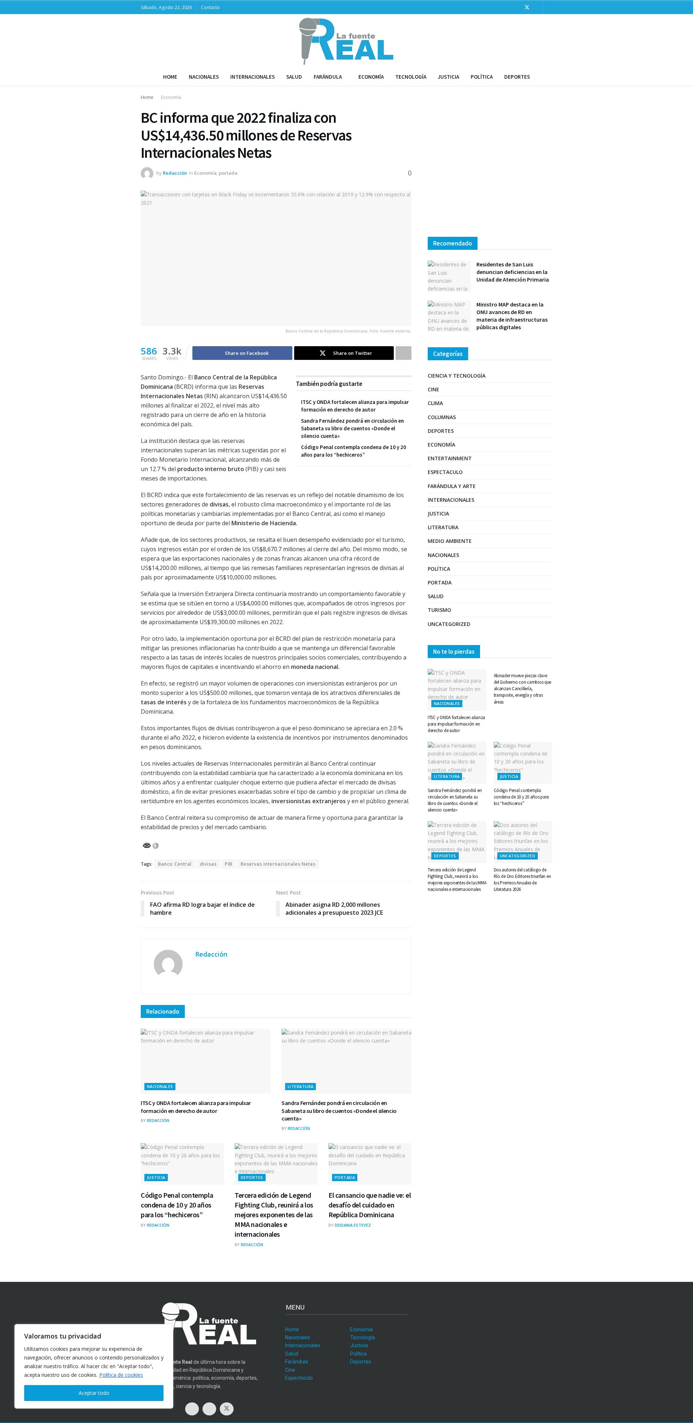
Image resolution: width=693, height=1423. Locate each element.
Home (170, 76)
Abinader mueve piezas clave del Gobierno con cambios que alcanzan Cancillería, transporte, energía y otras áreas (523, 689)
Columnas (442, 417)
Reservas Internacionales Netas (278, 864)
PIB (228, 864)
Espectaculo (445, 472)
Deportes (517, 76)
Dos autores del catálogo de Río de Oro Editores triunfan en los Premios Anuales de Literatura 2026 (522, 880)
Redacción (175, 173)
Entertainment (450, 458)
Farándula (328, 76)
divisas (208, 864)
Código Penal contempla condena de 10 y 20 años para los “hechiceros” (177, 1205)
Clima (435, 403)
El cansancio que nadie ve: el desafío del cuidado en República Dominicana (369, 1205)
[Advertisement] (490, 163)
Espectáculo (299, 1378)
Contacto (210, 7)
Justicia (448, 76)
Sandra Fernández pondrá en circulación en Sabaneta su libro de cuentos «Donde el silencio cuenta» (352, 428)
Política (482, 76)
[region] (93, 1366)
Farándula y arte (452, 486)
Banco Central (175, 864)
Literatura (300, 1086)
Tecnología (410, 76)
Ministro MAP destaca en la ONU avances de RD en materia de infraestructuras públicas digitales (512, 316)
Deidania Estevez (353, 1225)
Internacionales (252, 76)
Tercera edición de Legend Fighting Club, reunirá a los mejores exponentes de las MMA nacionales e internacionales (274, 1215)
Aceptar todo (94, 1392)
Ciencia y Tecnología (456, 375)
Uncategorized (449, 624)
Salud (294, 76)
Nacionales (204, 76)
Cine (433, 389)
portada (228, 173)
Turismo (439, 609)
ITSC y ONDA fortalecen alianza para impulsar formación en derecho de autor (196, 1106)
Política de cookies (121, 1374)
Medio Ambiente (450, 541)
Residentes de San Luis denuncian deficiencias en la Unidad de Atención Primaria (512, 272)
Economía (371, 76)
